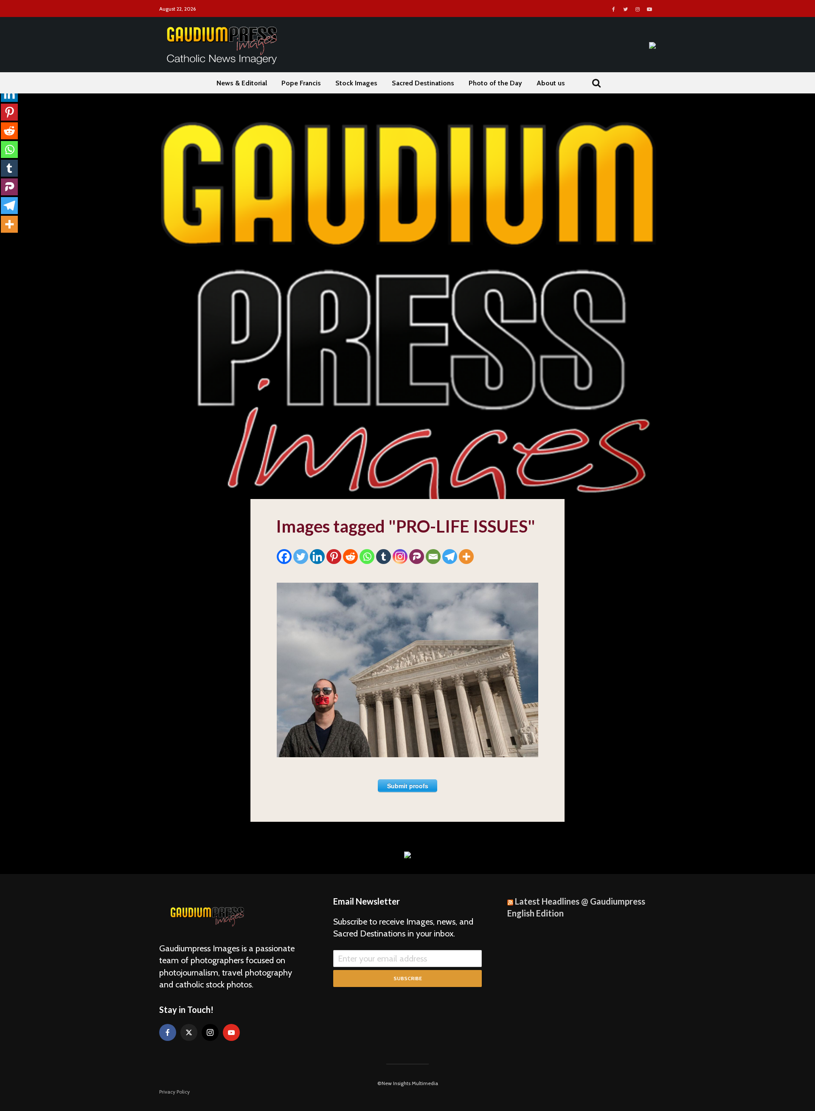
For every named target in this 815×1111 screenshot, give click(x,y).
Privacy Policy (174, 1091)
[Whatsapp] (367, 556)
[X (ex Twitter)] (188, 1032)
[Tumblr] (383, 556)
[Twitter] (300, 556)
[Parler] (416, 556)
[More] (466, 556)
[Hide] (3, 241)
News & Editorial (241, 83)
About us (551, 83)
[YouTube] (231, 1032)
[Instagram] (400, 556)
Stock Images (356, 83)
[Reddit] (350, 556)
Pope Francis (301, 83)
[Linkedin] (317, 556)
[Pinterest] (333, 556)
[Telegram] (449, 556)
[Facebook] (284, 556)
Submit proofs (407, 785)
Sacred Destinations (423, 83)
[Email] (433, 556)
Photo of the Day (495, 83)
